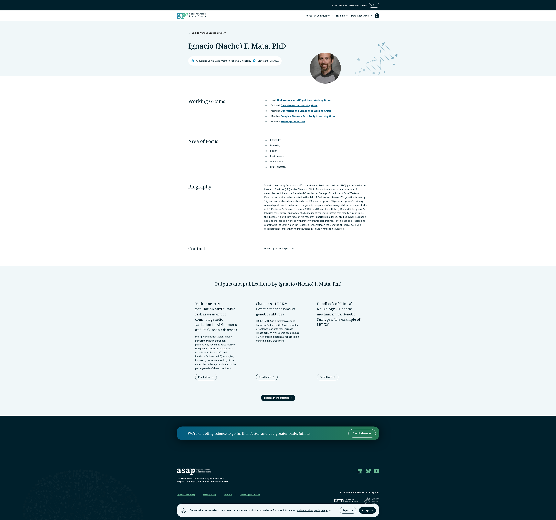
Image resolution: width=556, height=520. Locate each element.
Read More (204, 377)
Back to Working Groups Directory (209, 33)
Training (340, 15)
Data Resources (360, 15)
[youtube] (376, 471)
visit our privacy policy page (312, 510)
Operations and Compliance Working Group (306, 110)
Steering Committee (293, 121)
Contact (228, 494)
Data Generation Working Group (299, 105)
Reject (346, 510)
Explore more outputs (276, 397)
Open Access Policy (186, 494)
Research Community (318, 15)
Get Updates (360, 433)
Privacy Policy (209, 494)
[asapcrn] (346, 500)
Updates (343, 5)
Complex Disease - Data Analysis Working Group (308, 116)
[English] (374, 5)
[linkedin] (360, 471)
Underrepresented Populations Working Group (304, 100)
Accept (366, 510)
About (334, 5)
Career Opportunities (358, 5)
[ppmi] (371, 501)
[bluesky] (368, 471)
